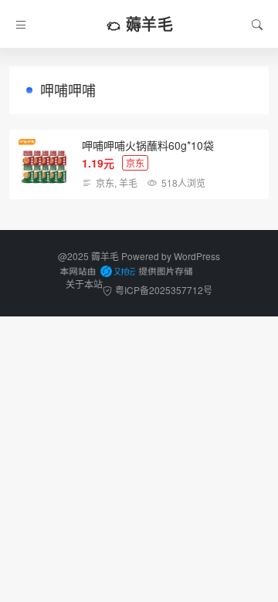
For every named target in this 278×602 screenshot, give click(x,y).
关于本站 (84, 283)
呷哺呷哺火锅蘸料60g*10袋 (148, 145)
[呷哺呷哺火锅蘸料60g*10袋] (44, 164)
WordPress (197, 255)
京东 (105, 182)
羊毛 (128, 182)
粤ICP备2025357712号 (163, 289)
